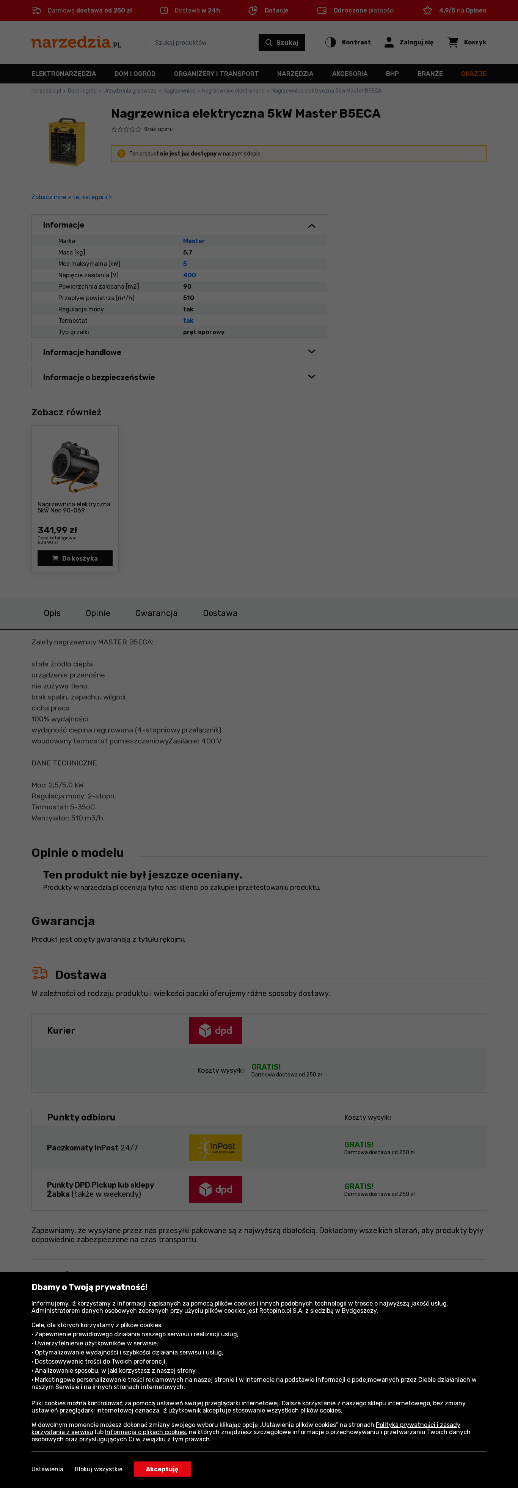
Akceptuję (162, 1469)
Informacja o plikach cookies (145, 1432)
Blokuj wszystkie (98, 1469)
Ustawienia (47, 1469)
